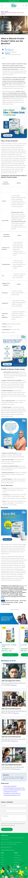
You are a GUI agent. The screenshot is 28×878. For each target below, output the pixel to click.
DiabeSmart (21, 585)
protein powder (18, 98)
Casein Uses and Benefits (10, 786)
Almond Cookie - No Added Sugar (9, 645)
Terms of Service (18, 860)
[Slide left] (1, 642)
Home (2, 11)
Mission (15, 864)
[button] (1, 5)
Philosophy (16, 862)
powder (16, 602)
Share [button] (4, 58)
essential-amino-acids (7, 602)
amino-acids (23, 600)
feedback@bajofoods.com (8, 850)
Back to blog (15, 609)
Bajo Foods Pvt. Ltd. (6, 847)
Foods (6, 11)
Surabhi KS (7, 53)
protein (21, 602)
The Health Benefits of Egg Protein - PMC (14, 788)
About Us (3, 860)
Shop (2, 857)
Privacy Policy (17, 855)
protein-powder (5, 604)
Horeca (3, 864)
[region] (14, 1)
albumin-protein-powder (12, 600)
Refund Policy (17, 857)
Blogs (2, 862)
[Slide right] (27, 642)
